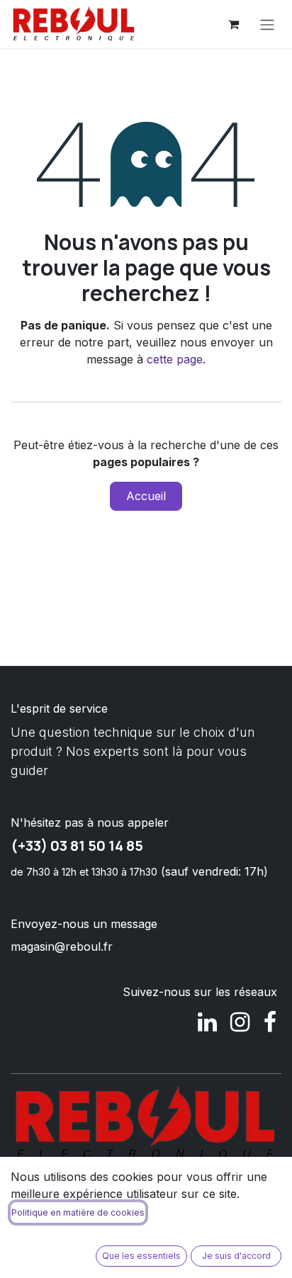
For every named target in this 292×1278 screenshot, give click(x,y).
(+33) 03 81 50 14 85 (77, 845)
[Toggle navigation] (267, 24)
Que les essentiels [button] (141, 1255)
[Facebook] (270, 1022)
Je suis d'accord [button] (236, 1255)
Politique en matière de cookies (78, 1212)
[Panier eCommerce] (233, 24)
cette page (175, 359)
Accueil (146, 496)
